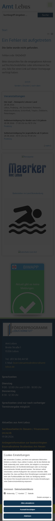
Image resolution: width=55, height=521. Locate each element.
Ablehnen (27, 516)
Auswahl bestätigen (27, 510)
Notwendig (10, 493)
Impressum (8, 489)
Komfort (21, 493)
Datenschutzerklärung (24, 489)
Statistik (31, 493)
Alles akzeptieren (27, 503)
